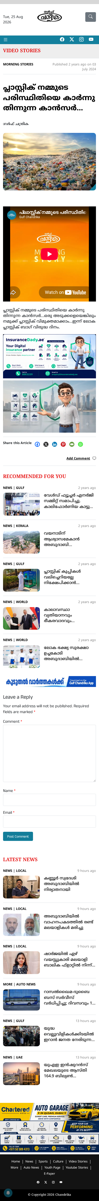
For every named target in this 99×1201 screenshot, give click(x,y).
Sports (43, 1162)
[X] (47, 444)
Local (21, 871)
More (7, 985)
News (7, 488)
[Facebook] (38, 444)
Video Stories (22, 51)
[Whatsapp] (82, 444)
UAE (19, 1058)
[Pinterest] (64, 444)
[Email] (73, 444)
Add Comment (78, 459)
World (22, 602)
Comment (12, 722)
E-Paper (49, 1174)
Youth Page (52, 1168)
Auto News (26, 985)
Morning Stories (18, 65)
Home (15, 1162)
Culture (58, 1162)
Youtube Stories (77, 1168)
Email (8, 813)
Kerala (22, 526)
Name (9, 791)
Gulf (20, 488)
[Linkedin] (56, 444)
